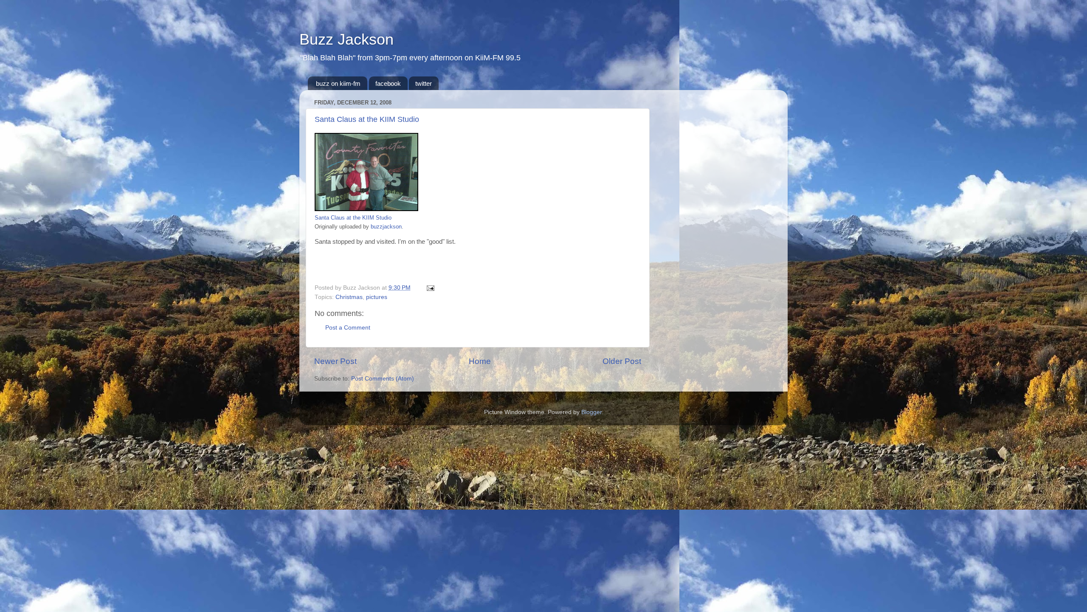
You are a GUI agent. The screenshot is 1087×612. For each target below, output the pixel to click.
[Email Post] (429, 288)
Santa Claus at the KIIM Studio (367, 119)
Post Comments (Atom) (382, 378)
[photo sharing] (366, 209)
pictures (376, 297)
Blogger (591, 412)
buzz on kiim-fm (338, 83)
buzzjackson (386, 226)
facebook (388, 83)
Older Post (622, 361)
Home (480, 361)
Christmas (349, 297)
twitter (423, 83)
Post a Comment (347, 327)
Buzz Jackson (346, 39)
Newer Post (335, 361)
